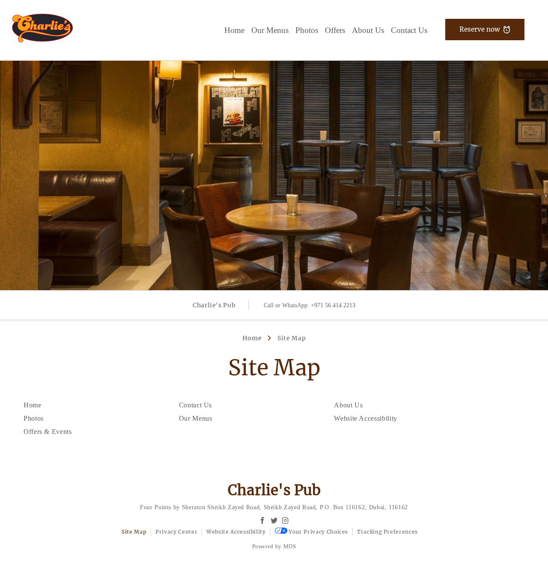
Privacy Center (176, 531)
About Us (368, 30)
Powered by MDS (274, 546)
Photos (306, 30)
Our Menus (270, 30)
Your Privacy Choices (317, 531)
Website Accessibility (365, 418)
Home (234, 30)
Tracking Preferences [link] (387, 531)
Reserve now (479, 29)
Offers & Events (48, 431)
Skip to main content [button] (35, 26)
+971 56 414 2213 (333, 305)
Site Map (134, 531)
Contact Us (409, 30)
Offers (335, 30)
